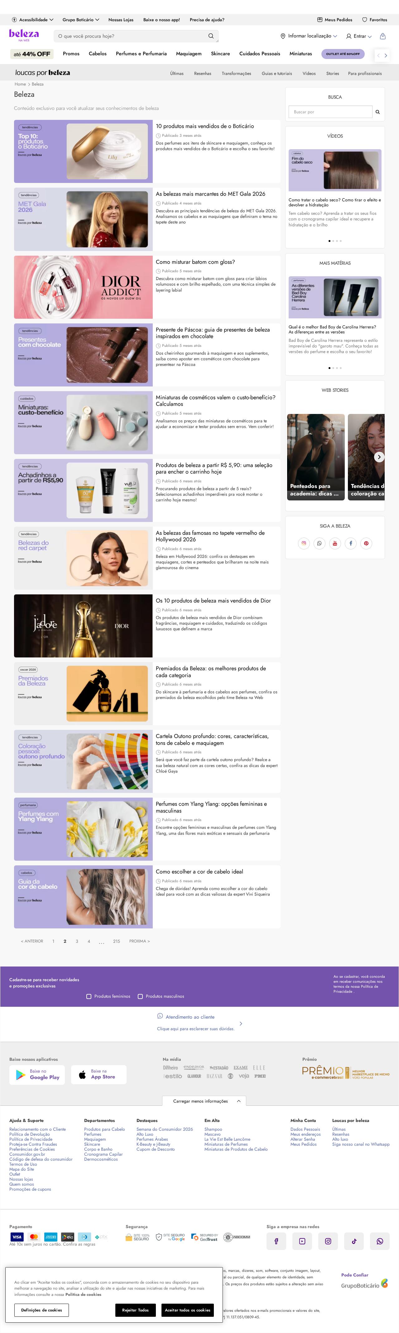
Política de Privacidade (30, 1139)
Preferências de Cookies (32, 1149)
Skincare (220, 53)
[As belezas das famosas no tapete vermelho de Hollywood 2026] (83, 558)
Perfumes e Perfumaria (141, 53)
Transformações (236, 73)
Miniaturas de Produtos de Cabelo (236, 1149)
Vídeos (309, 73)
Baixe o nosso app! (161, 20)
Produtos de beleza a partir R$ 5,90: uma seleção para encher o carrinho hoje (214, 468)
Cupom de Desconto (156, 1149)
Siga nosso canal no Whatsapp (361, 1144)
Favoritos (378, 20)
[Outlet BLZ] (343, 54)
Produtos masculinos (165, 996)
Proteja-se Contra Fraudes (33, 1144)
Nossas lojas (21, 1179)
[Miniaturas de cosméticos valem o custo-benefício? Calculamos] (83, 422)
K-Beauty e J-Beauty (153, 1144)
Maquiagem (189, 53)
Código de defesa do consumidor (41, 1159)
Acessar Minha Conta (358, 36)
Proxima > (139, 941)
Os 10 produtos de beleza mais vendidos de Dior (213, 601)
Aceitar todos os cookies (187, 1310)
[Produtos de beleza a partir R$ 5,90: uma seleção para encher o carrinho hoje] (83, 490)
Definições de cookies (41, 1310)
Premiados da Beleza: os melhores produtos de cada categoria (211, 672)
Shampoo (213, 1129)
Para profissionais (365, 73)
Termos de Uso (23, 1164)
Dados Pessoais (305, 1129)
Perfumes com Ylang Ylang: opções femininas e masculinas (211, 807)
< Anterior (32, 941)
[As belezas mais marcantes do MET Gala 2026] (83, 219)
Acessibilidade (33, 20)
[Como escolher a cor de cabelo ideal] (83, 896)
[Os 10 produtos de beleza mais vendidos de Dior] (83, 625)
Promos (71, 53)
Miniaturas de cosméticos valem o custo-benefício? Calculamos (216, 401)
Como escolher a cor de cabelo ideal (199, 871)
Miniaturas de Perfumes (226, 1144)
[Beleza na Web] (24, 36)
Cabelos (98, 53)
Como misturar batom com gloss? (195, 262)
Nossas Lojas (120, 20)
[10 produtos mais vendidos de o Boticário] (83, 151)
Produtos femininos (112, 996)
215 (116, 941)
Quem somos (21, 1184)
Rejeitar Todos (135, 1310)
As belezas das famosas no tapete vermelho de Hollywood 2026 (210, 536)
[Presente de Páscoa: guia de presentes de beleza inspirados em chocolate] (83, 354)
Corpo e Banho (98, 1149)
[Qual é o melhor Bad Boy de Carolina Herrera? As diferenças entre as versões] (335, 297)
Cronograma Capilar (103, 1154)
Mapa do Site (21, 1169)
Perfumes (92, 1134)
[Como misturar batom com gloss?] (83, 287)
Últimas (177, 73)
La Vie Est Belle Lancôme (227, 1139)
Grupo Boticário (78, 20)
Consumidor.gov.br (27, 1154)
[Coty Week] (32, 54)
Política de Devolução (29, 1134)
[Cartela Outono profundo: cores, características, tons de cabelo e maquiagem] (83, 761)
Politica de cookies (83, 1294)
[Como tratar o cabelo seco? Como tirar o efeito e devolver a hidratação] (335, 170)
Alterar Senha (303, 1139)
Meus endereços (306, 1134)
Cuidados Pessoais (259, 53)
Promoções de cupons (30, 1189)
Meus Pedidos (338, 20)
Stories (332, 73)
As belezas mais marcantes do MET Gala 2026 (210, 194)
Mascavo (212, 1134)
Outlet (14, 1174)
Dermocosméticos (101, 1159)
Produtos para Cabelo (104, 1129)
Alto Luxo (145, 1134)
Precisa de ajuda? (207, 20)
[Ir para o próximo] (386, 55)
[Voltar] (291, 457)
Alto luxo (340, 1139)
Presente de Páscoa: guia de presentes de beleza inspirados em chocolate (213, 333)
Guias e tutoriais (277, 73)
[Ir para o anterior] (378, 55)
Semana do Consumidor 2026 (165, 1129)
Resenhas (202, 73)
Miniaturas (301, 53)
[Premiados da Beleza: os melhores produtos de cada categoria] (83, 693)
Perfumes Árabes (152, 1139)
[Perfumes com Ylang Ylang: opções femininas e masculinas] (83, 829)
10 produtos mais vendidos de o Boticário (205, 126)
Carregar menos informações (200, 1101)
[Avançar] (379, 457)
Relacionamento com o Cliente (37, 1129)
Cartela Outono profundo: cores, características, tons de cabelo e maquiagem (212, 739)
